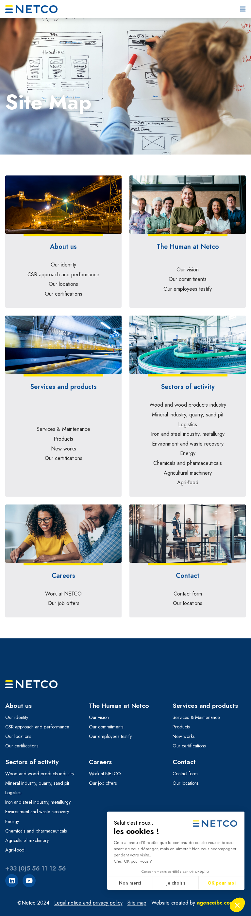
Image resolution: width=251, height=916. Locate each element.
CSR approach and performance (63, 274)
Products (63, 439)
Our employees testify (187, 289)
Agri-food (187, 482)
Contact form (188, 593)
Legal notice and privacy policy (88, 903)
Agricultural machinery (188, 473)
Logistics (187, 424)
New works (63, 448)
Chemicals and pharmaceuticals (187, 463)
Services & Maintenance (63, 429)
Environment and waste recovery (188, 444)
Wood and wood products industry (187, 405)
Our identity (63, 264)
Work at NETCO (63, 593)
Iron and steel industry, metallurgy (188, 434)
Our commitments (188, 279)
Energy (187, 453)
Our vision (187, 269)
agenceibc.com (215, 903)
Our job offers (63, 603)
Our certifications (63, 294)
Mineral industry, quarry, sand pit (187, 414)
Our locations (63, 284)
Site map (136, 903)
